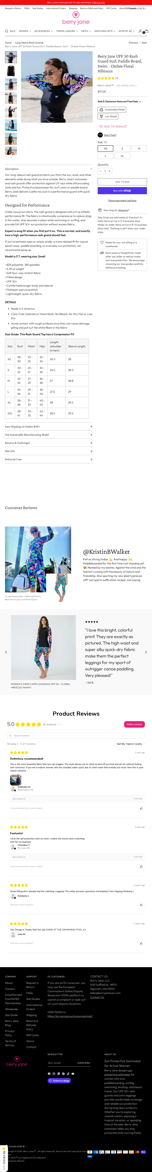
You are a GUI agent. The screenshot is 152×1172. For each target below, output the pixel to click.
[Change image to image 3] (11, 84)
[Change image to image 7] (11, 139)
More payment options (122, 200)
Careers (10, 989)
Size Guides (33, 999)
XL (122, 156)
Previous (133, 42)
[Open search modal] (7, 31)
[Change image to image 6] (11, 125)
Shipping (123, 210)
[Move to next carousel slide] (144, 488)
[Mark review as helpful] (141, 808)
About (9, 983)
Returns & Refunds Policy (32, 1025)
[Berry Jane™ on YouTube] (73, 1074)
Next (144, 42)
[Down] (11, 157)
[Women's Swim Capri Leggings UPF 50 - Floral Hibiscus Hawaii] (43, 647)
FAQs (29, 993)
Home (8, 42)
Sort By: (121, 744)
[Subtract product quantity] (100, 171)
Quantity (103, 164)
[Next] (134, 31)
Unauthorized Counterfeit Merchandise (13, 999)
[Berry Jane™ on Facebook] (49, 1074)
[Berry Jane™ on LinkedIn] (59, 1074)
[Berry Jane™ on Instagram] (54, 1074)
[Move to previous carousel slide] (137, 489)
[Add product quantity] (109, 171)
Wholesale (11, 1009)
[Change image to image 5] (11, 112)
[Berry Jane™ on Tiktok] (68, 1074)
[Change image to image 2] (11, 71)
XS (105, 148)
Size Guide (11, 1015)
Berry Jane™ (106, 85)
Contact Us (97, 997)
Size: (102, 142)
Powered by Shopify (14, 1160)
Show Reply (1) (19, 799)
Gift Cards (32, 1035)
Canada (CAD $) (137, 8)
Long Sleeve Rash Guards (29, 42)
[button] (122, 135)
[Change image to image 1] (11, 57)
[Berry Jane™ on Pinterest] (63, 1074)
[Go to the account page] (139, 31)
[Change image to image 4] (11, 98)
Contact (31, 1047)
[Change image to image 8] (11, 152)
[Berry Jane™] (76, 18)
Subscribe (83, 1062)
